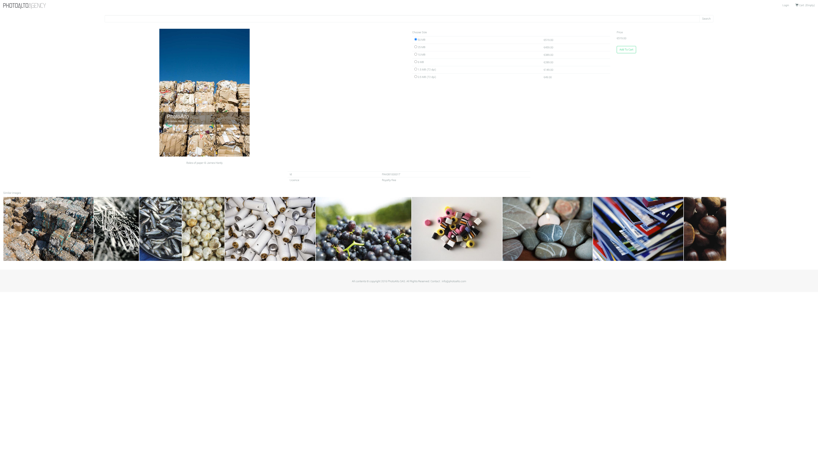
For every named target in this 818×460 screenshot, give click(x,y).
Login (785, 5)
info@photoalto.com (454, 281)
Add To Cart (626, 50)
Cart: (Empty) (806, 5)
